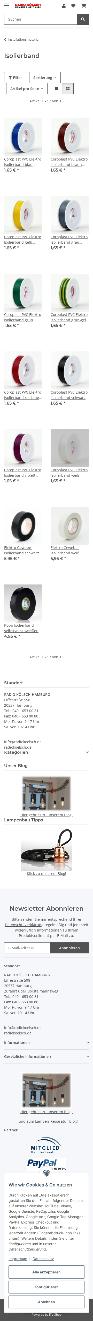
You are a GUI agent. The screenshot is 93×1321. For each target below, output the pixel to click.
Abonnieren (69, 947)
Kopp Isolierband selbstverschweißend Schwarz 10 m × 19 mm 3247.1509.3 (22, 628)
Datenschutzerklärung (24, 924)
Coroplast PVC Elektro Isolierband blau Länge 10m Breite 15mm (22, 162)
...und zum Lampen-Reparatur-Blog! (47, 1121)
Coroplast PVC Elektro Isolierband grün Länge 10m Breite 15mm (22, 317)
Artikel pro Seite (24, 88)
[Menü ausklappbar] (6, 3)
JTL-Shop (55, 1314)
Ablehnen (46, 1302)
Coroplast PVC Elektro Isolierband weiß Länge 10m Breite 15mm (69, 472)
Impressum (18, 1258)
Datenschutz (43, 1258)
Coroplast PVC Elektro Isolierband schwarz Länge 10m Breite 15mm (69, 395)
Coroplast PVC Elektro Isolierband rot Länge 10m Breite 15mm (22, 395)
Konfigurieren (46, 1287)
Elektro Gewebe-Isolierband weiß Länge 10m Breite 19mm (66, 550)
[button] (63, 6)
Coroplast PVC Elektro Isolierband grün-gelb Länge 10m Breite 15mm (69, 317)
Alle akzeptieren (46, 1272)
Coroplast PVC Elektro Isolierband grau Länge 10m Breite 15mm (69, 239)
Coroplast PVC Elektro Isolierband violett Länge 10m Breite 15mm (22, 472)
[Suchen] (83, 19)
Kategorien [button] (16, 752)
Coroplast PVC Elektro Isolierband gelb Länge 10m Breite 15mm (22, 239)
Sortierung (42, 77)
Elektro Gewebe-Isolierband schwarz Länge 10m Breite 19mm (21, 550)
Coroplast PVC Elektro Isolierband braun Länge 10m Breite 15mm (69, 162)
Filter (17, 77)
